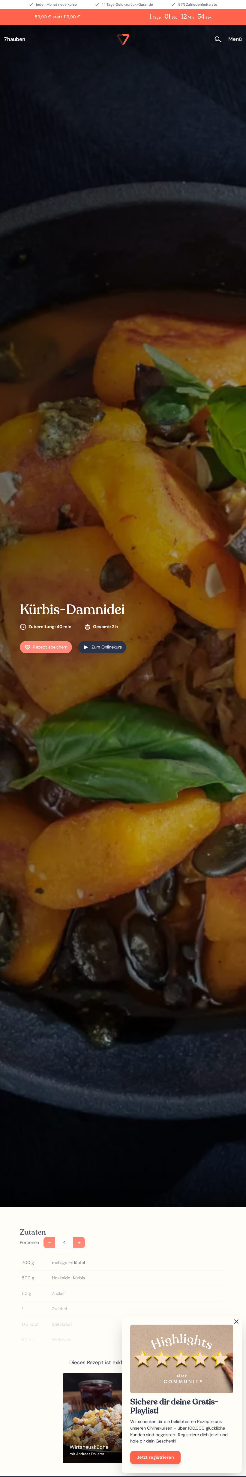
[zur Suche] (220, 39)
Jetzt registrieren (155, 1457)
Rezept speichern (50, 647)
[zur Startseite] (17, 39)
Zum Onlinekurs (107, 647)
